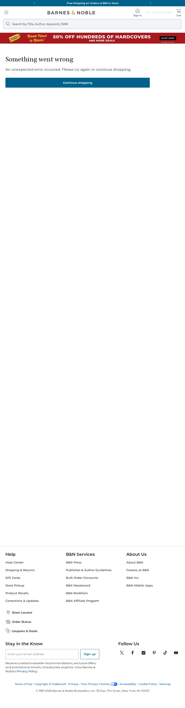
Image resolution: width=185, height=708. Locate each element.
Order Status (21, 620)
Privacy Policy (27, 670)
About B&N (134, 561)
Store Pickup (14, 584)
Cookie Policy (148, 682)
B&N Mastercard (78, 584)
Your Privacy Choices (95, 682)
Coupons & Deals (24, 629)
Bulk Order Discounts (82, 576)
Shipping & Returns (20, 568)
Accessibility (128, 682)
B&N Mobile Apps (139, 584)
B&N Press (74, 561)
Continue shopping (77, 81)
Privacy (73, 682)
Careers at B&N (137, 568)
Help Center (14, 561)
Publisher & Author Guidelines (89, 568)
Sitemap (165, 682)
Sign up (90, 652)
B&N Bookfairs (77, 592)
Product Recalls (17, 592)
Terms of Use (23, 682)
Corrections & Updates (22, 599)
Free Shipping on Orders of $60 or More (92, 3)
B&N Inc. (132, 576)
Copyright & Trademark (50, 682)
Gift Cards (12, 576)
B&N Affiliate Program (82, 599)
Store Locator (22, 611)
